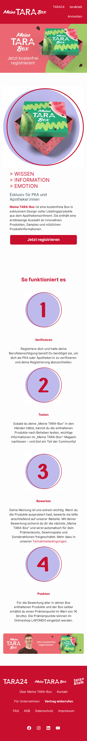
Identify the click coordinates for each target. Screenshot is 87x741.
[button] (43, 48)
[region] (43, 48)
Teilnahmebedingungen (50, 541)
